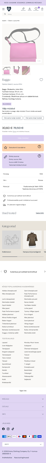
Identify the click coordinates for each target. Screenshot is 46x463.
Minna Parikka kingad (9, 317)
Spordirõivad (6, 364)
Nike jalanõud (28, 317)
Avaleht (4, 20)
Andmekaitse (7, 458)
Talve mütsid (6, 358)
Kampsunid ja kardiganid (32, 252)
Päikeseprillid (28, 376)
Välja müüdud (23, 138)
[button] (42, 9)
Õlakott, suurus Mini (13, 20)
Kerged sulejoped (8, 352)
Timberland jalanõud (9, 324)
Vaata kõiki (40, 213)
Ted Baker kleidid (30, 305)
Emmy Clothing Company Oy (19, 451)
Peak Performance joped (10, 311)
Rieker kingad (6, 321)
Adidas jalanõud (7, 314)
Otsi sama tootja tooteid (12, 118)
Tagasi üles (23, 391)
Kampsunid (6, 367)
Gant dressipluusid (30, 291)
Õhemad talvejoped (31, 349)
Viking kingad (28, 324)
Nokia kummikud (7, 327)
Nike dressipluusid (8, 294)
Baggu (6, 80)
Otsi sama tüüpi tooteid (34, 118)
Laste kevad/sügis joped (32, 352)
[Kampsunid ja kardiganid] (32, 239)
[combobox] (23, 14)
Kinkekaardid (6, 382)
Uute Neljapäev (7, 346)
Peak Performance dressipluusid (30, 295)
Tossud (26, 355)
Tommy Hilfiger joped (31, 311)
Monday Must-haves (31, 342)
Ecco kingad (28, 314)
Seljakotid (27, 379)
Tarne (14, 131)
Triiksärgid (27, 373)
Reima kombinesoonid (31, 327)
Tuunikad (5, 373)
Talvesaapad (6, 355)
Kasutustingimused (21, 458)
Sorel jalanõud (29, 321)
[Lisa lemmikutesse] (41, 80)
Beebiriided (28, 370)
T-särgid (27, 364)
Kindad (26, 358)
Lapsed (4, 342)
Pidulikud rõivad (29, 361)
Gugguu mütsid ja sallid (10, 333)
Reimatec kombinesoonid (10, 330)
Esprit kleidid (6, 305)
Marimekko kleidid (8, 302)
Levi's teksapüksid (8, 299)
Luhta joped (28, 308)
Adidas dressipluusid (9, 291)
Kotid (4, 379)
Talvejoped (6, 349)
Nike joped (5, 308)
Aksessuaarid (6, 376)
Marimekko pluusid (30, 299)
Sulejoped (27, 346)
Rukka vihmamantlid (31, 330)
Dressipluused (29, 367)
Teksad (4, 361)
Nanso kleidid (29, 302)
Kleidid (4, 370)
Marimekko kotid (29, 333)
